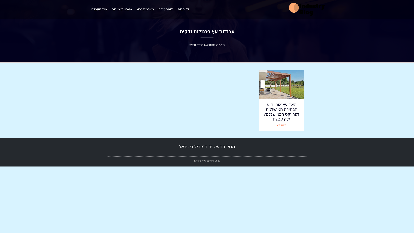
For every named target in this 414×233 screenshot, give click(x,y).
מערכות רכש (145, 9)
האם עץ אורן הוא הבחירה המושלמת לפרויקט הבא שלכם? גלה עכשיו (281, 112)
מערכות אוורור (122, 9)
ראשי (222, 45)
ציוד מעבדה (99, 9)
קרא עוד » (281, 125)
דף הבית (183, 9)
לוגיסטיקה (165, 9)
